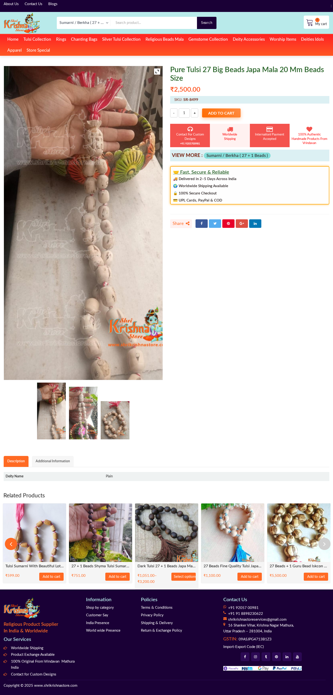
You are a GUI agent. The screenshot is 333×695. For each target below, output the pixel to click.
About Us (11, 4)
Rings (61, 39)
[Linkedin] (287, 656)
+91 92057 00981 (243, 608)
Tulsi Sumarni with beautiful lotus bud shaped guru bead (34, 566)
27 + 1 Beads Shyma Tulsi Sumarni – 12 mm (100, 566)
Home (13, 39)
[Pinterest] (228, 223)
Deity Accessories (249, 39)
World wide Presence (103, 630)
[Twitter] (215, 223)
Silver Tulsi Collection (121, 39)
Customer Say (97, 615)
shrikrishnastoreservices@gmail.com (257, 619)
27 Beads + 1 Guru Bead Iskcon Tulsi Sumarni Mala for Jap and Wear (299, 566)
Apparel (14, 50)
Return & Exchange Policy (161, 630)
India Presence (97, 623)
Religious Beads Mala (165, 39)
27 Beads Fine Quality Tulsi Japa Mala (233, 566)
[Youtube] (297, 656)
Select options (185, 577)
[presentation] (11, 544)
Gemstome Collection (208, 39)
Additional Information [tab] (53, 461)
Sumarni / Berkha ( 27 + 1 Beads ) (237, 156)
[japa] (83, 413)
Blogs (53, 4)
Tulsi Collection (37, 39)
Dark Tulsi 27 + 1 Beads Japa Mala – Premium (166, 566)
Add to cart (221, 113)
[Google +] (242, 223)
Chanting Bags (84, 39)
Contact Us (33, 4)
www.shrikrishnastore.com (55, 685)
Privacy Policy (152, 615)
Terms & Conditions (157, 607)
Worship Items (283, 39)
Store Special (38, 50)
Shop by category (100, 607)
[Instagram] (255, 656)
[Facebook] (202, 223)
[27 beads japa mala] (51, 411)
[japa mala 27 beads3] (115, 420)
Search (206, 23)
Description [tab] (16, 461)
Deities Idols (312, 39)
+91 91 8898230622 (245, 614)
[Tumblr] (266, 656)
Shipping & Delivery (157, 623)
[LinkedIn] (255, 223)
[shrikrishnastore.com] (22, 23)
